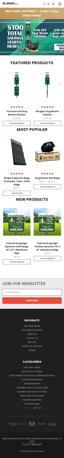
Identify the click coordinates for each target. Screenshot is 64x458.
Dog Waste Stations (32, 330)
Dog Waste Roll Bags (47, 178)
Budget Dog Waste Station (47, 113)
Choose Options (16, 123)
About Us (32, 334)
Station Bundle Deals (32, 379)
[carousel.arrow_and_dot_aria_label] (24, 53)
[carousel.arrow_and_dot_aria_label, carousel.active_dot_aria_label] (28, 53)
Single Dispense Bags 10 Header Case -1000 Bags (17, 181)
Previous (4, 83)
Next (61, 83)
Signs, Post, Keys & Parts (32, 395)
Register (37, 346)
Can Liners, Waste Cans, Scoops (32, 387)
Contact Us (32, 338)
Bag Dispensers (32, 383)
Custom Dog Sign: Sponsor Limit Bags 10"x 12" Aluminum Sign (16, 248)
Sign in (25, 346)
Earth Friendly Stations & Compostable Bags (32, 375)
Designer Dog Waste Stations (32, 391)
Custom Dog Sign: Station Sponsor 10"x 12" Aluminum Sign (47, 246)
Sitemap (32, 350)
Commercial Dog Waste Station (17, 113)
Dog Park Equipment (32, 400)
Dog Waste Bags (32, 326)
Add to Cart (16, 193)
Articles (32, 342)
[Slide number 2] (32, 37)
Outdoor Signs (32, 404)
